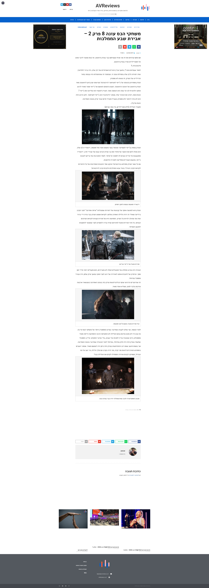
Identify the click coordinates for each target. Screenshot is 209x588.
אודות (72, 19)
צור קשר (91, 27)
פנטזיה (126, 409)
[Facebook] (70, 4)
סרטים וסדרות (118, 19)
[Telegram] (62, 4)
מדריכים (136, 27)
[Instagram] (64, 4)
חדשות (142, 19)
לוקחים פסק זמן (83, 550)
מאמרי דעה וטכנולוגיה (83, 19)
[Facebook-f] (69, 586)
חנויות (99, 27)
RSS (85, 573)
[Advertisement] (108, 426)
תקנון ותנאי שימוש (81, 565)
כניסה (71, 9)
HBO (138, 409)
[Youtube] (67, 4)
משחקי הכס (133, 409)
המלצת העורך (97, 19)
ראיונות (122, 27)
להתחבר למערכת (134, 475)
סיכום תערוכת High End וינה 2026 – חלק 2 (137, 550)
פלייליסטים (113, 27)
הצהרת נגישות (83, 569)
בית (148, 19)
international (82, 27)
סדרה (130, 409)
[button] (139, 47)
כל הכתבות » (122, 454)
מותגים (105, 27)
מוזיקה (127, 19)
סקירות (135, 19)
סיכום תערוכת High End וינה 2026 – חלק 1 (105, 547)
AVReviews (108, 5)
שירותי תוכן (107, 19)
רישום (64, 9)
